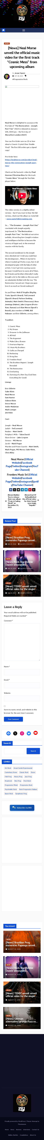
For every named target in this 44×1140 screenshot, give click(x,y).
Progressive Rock (26, 785)
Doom (33, 772)
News (7, 43)
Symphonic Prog (21, 793)
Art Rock (8, 768)
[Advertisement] (22, 840)
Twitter (16, 481)
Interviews (26, 1129)
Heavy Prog (18, 776)
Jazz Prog (28, 776)
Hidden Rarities (13, 1135)
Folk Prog (8, 776)
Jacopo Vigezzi (20, 73)
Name (7, 666)
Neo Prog (17, 781)
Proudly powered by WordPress (15, 1121)
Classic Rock (24, 772)
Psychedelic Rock (11, 789)
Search (7, 743)
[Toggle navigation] (23, 30)
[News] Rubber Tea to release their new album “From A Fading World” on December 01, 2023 (14, 501)
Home (7, 1129)
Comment (8, 621)
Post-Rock (27, 781)
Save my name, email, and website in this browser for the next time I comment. (20, 711)
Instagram (26, 481)
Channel (27, 485)
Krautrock (8, 781)
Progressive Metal (11, 785)
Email (7, 680)
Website (7, 693)
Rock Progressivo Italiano (28, 789)
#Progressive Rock (19, 79)
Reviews (18, 1129)
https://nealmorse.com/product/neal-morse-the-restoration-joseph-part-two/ (21, 163)
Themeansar (22, 1124)
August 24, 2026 (14, 949)
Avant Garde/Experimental (23, 768)
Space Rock (9, 793)
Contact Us (35, 1129)
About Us (33, 1135)
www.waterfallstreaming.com (19, 219)
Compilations (24, 1135)
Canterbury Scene (11, 772)
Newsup (34, 1121)
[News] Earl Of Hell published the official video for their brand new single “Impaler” (29, 500)
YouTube (18, 485)
